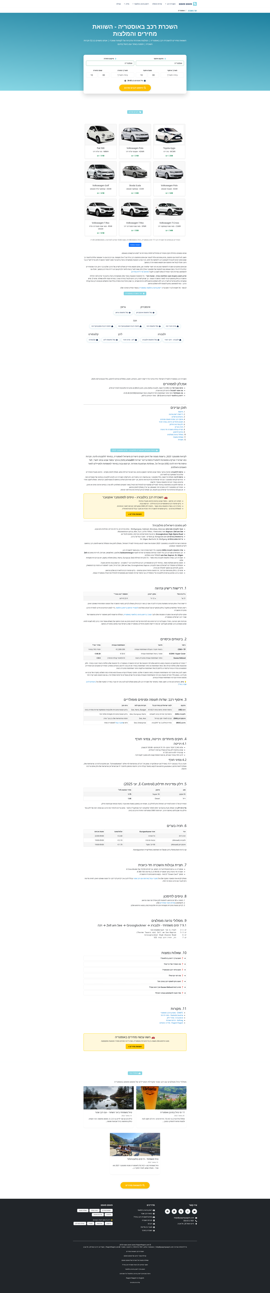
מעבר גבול (119, 723)
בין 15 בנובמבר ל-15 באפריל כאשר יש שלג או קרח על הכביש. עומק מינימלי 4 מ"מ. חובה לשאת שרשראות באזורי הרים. (143, 993)
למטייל (90, 1223)
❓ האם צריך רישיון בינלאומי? (172, 958)
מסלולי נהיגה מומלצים (175, 434)
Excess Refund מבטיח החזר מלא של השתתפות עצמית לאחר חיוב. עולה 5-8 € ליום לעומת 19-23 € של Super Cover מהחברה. (140, 987)
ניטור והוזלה (94, 1210)
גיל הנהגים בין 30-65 (135, 80)
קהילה (118, 4)
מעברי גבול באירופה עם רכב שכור (146, 878)
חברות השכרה (147, 1220)
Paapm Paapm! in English (135, 1278)
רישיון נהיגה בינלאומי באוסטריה (150, 288)
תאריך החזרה (122, 70)
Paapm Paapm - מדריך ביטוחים (171, 1023)
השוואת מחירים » (135, 514)
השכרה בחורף (147, 1230)
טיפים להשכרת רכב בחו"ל (143, 1217)
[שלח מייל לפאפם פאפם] (194, 1211)
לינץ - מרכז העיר (128, 340)
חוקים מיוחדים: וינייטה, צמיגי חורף (171, 422)
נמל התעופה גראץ (121, 312)
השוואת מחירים (106, 1210)
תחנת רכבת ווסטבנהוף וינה (101, 326)
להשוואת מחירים (134, 1185)
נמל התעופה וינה (152, 326)
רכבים (150, 1223)
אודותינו (108, 1214)
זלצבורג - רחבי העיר (172, 340)
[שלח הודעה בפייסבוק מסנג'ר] (174, 1211)
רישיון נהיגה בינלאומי (145, 1210)
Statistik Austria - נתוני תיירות (172, 1015)
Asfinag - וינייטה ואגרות (174, 1020)
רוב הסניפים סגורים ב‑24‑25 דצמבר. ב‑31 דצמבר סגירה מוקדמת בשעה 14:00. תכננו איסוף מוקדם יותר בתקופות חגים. (143, 982)
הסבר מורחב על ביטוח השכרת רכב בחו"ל (135, 1265)
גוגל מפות (99, 1223)
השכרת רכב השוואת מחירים (135, 1251)
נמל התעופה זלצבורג (149, 340)
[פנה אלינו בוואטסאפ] (187, 1211)
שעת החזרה (97, 70)
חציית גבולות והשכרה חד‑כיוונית (172, 429)
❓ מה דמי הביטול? (176, 975)
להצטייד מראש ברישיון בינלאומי (127, 608)
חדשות (180, 412)
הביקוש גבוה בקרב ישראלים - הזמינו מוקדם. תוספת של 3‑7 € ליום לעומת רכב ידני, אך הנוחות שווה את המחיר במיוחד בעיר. (142, 970)
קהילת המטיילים (79, 1223)
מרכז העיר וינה (171, 326)
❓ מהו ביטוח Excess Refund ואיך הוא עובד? (166, 987)
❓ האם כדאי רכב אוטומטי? (173, 970)
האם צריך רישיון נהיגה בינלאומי (135, 1269)
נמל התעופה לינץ (109, 340)
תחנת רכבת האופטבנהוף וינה (128, 326)
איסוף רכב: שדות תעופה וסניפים (171, 419)
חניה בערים (179, 427)
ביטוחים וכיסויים (177, 417)
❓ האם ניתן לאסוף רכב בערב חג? (170, 981)
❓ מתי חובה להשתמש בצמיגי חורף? (169, 993)
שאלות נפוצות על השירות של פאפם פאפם (135, 1260)
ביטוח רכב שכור (146, 1213)
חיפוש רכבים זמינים (133, 87)
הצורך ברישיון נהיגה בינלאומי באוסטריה (138, 614)
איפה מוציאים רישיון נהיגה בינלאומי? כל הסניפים (135, 1274)
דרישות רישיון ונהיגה (176, 414)
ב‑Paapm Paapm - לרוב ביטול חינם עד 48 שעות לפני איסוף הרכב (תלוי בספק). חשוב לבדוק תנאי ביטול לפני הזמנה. (144, 976)
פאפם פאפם (185, 3)
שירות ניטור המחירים (167, 903)
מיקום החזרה (109, 58)
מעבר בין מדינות (146, 1227)
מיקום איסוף (158, 58)
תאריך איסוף (172, 70)
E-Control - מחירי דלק (175, 1018)
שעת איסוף (147, 70)
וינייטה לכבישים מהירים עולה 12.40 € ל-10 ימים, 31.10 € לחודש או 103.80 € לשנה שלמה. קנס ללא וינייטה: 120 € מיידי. (143, 964)
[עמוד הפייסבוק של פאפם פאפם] (167, 1211)
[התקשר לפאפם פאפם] (181, 1211)
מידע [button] (127, 4)
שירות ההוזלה (157, 4)
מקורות (180, 439)
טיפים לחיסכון (178, 432)
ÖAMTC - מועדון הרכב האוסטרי (172, 1013)
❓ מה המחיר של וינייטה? (174, 964)
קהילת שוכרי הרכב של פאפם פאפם (135, 1256)
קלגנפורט (92, 340)
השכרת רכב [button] (171, 4)
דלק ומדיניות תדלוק (176, 424)
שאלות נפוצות (178, 437)
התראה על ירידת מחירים (140, 272)
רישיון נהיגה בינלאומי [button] (141, 4)
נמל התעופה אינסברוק (144, 312)
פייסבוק (109, 1223)
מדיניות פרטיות (98, 1214)
